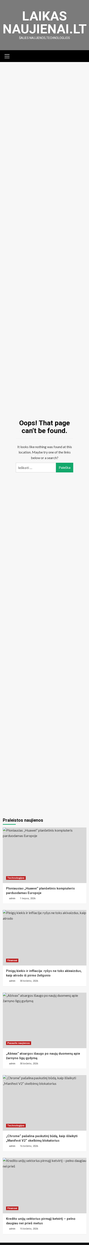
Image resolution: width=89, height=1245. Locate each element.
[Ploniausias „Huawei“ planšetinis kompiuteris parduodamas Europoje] (44, 855)
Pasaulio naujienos (18, 1043)
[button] (7, 55)
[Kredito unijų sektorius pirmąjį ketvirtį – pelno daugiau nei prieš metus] (44, 1185)
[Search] (81, 55)
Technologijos (15, 878)
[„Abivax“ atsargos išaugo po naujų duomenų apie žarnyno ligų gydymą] (44, 1020)
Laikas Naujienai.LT (45, 22)
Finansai (12, 960)
